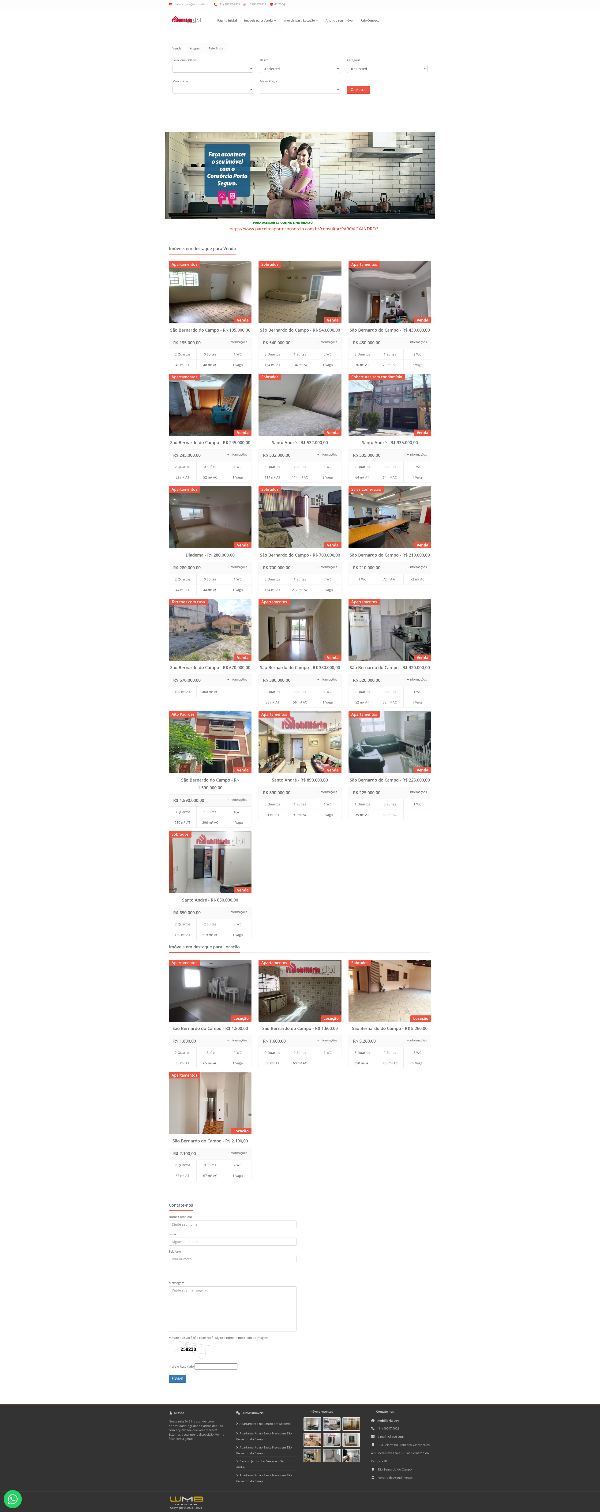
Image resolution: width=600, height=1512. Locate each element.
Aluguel (195, 48)
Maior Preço (268, 81)
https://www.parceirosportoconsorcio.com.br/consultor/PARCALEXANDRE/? (304, 229)
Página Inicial (227, 20)
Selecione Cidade (184, 60)
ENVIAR (177, 1378)
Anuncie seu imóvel (339, 20)
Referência (216, 48)
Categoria (353, 60)
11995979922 (257, 4)
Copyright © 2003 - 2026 (185, 1508)
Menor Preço (181, 81)
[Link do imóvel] (313, 1425)
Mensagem (176, 1283)
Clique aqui (396, 1436)
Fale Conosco (369, 20)
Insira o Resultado (181, 1366)
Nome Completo (180, 1217)
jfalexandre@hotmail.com (192, 4)
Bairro (264, 60)
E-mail (173, 1234)
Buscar (360, 89)
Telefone (175, 1251)
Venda (176, 48)
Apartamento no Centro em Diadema (265, 1424)
